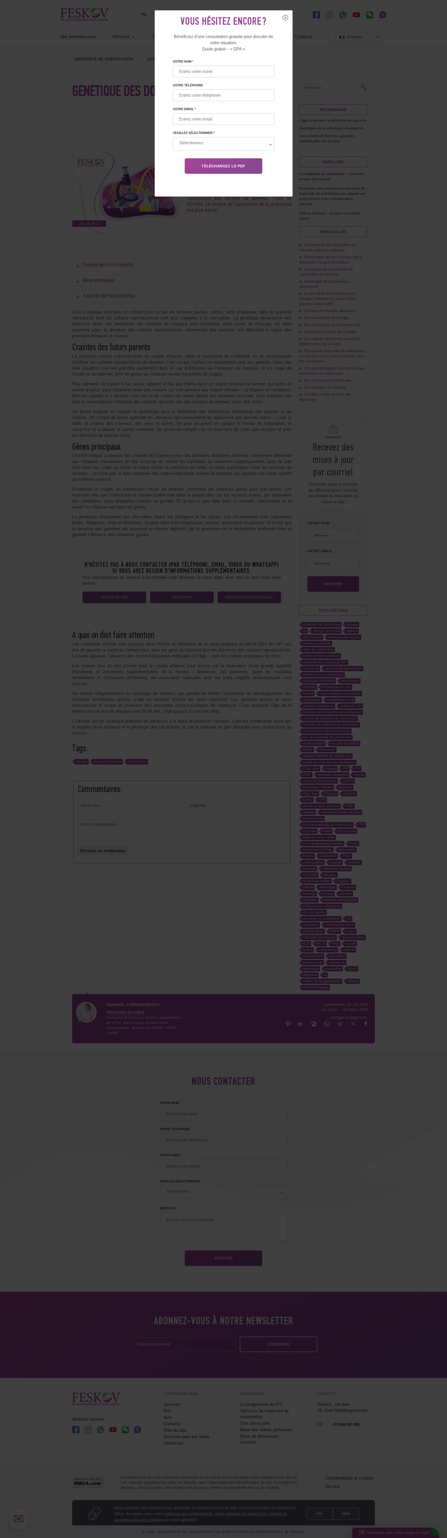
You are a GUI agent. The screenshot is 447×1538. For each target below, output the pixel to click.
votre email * (184, 109)
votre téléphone (188, 85)
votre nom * (183, 61)
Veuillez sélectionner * (194, 132)
